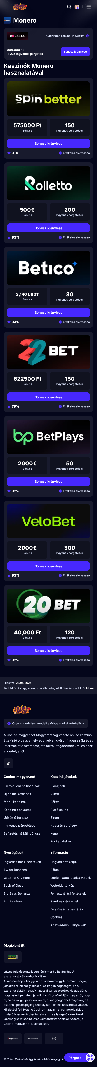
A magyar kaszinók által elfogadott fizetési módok (49, 688)
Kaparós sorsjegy (63, 825)
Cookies (56, 917)
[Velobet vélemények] (48, 521)
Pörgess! (76, 1058)
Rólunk (55, 870)
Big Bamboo (13, 901)
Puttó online (59, 810)
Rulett (54, 794)
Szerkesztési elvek (64, 901)
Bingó (54, 817)
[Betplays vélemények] (48, 437)
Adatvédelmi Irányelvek (68, 925)
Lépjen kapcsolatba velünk (70, 877)
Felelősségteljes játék (66, 909)
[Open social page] (8, 763)
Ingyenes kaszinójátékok (22, 862)
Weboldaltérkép (62, 885)
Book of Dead (14, 885)
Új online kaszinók (17, 794)
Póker (54, 802)
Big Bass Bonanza (17, 893)
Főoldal (8, 688)
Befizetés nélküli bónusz (22, 833)
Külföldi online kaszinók (22, 786)
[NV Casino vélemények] (17, 36)
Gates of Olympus (17, 877)
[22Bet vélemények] (48, 352)
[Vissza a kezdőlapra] (20, 6)
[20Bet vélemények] (48, 606)
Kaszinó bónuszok (17, 810)
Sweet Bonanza (15, 870)
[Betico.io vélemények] (48, 268)
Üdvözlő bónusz (16, 817)
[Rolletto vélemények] (48, 183)
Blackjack (57, 786)
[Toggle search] (69, 7)
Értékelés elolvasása (76, 153)
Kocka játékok (61, 841)
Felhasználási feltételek (68, 893)
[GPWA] (13, 957)
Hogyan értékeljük (64, 862)
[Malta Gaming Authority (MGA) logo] (13, 1038)
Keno (54, 833)
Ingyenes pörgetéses (19, 825)
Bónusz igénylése (75, 51)
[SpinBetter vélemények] (48, 98)
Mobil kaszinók (15, 802)
